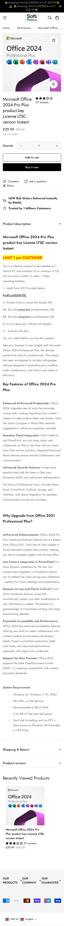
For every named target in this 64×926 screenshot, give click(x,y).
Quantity (8, 146)
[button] (44, 98)
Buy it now (32, 167)
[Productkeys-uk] (32, 17)
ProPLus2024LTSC (14, 295)
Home (6, 28)
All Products (24, 28)
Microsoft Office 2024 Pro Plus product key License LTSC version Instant (25, 834)
